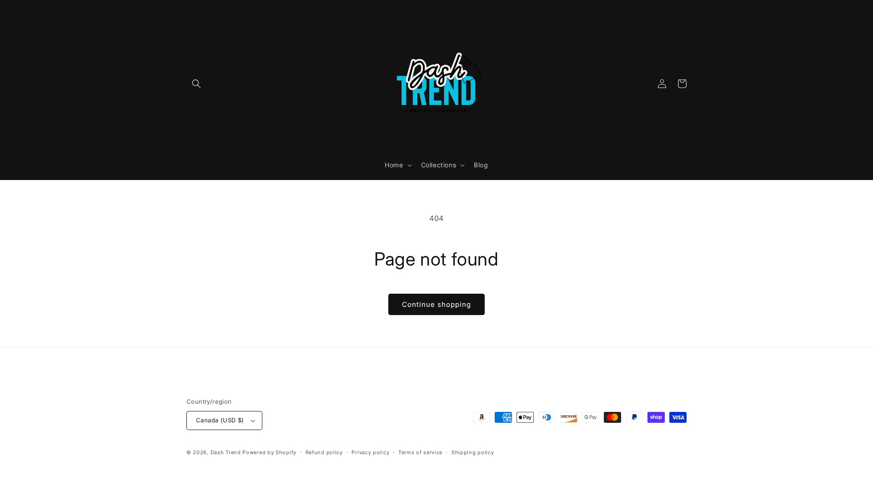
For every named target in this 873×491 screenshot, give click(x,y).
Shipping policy (473, 452)
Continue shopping (436, 304)
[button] (196, 84)
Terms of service (420, 452)
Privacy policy (370, 452)
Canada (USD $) (220, 420)
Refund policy (324, 452)
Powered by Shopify (269, 452)
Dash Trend (226, 452)
